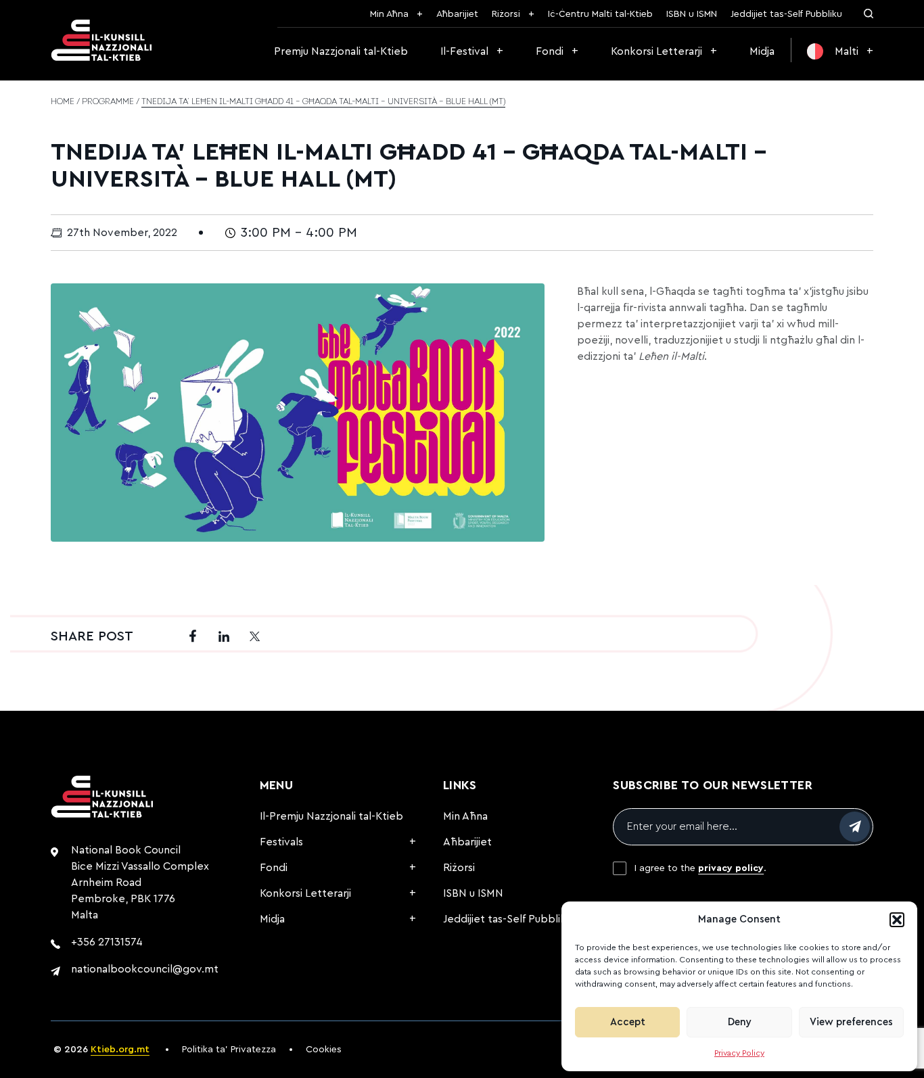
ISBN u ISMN (691, 14)
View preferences (851, 1022)
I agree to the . (700, 868)
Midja (762, 51)
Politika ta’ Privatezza (229, 1049)
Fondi (549, 51)
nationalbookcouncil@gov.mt (144, 969)
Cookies (324, 1049)
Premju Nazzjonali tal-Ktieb (341, 51)
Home (62, 102)
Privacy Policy (739, 1053)
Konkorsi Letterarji (656, 51)
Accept (627, 1022)
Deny (740, 1022)
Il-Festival (464, 51)
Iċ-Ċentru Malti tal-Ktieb (600, 14)
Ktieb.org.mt (120, 1049)
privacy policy (731, 868)
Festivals (281, 842)
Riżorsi (506, 14)
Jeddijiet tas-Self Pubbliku (786, 14)
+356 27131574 (107, 942)
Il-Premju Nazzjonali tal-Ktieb (331, 816)
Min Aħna (389, 14)
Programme (108, 102)
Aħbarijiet (457, 14)
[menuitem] (840, 51)
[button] (897, 920)
